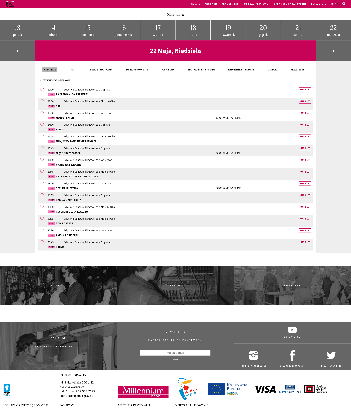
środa (193, 30)
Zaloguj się (318, 3)
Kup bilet (305, 89)
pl (338, 3)
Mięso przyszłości (145, 153)
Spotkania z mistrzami (201, 69)
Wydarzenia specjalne (241, 69)
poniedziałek (123, 30)
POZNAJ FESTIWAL (256, 3)
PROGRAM (211, 3)
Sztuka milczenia (145, 188)
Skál (55, 106)
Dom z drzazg (61, 223)
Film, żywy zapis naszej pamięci (72, 141)
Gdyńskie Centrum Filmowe (55, 80)
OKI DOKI (273, 69)
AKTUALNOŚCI (231, 3)
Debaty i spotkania (101, 69)
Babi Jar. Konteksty (65, 200)
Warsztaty (168, 69)
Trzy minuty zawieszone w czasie (74, 176)
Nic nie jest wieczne (65, 164)
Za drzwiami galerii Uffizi (68, 94)
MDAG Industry (300, 69)
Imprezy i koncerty (137, 69)
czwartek (228, 30)
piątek (17, 30)
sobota (53, 30)
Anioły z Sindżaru (63, 235)
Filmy (73, 69)
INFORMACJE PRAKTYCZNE (289, 3)
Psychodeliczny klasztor (69, 211)
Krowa (56, 247)
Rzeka (56, 129)
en (332, 3)
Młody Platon (145, 117)
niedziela (87, 30)
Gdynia (195, 3)
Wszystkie (50, 69)
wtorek (158, 30)
